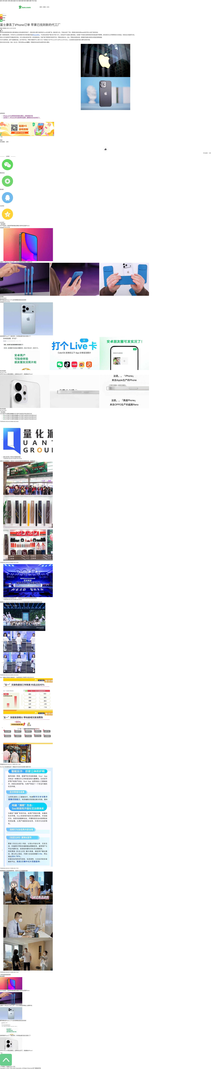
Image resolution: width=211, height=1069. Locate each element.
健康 (27, 0)
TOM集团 (2, 1066)
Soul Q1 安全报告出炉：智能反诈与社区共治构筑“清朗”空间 (15, 766)
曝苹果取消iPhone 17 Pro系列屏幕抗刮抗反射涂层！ (13, 300)
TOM (1, 421)
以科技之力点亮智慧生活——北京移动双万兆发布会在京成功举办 (20, 598)
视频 (22, 0)
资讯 (4, 0)
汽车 (33, 0)
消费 (30, 0)
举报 (1, 140)
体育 (9, 0)
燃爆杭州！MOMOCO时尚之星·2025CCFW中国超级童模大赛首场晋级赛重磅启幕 (21, 602)
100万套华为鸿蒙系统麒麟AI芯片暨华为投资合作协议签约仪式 (16, 413)
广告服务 (7, 1066)
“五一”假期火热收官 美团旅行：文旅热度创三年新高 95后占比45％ (17, 677)
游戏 (12, 0)
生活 (17, 0)
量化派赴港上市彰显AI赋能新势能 (12, 457)
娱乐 (6, 0)
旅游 (14, 0)
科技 (35, 0)
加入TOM (12, 1066)
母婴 (19, 0)
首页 (1, 0)
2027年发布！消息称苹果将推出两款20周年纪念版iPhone (15, 225)
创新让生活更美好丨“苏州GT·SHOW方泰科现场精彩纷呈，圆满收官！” (18, 461)
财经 (25, 0)
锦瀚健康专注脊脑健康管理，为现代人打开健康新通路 (14, 870)
